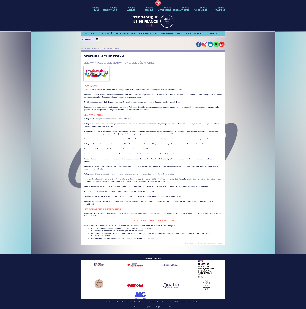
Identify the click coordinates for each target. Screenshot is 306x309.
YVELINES (131, 10)
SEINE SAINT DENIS (181, 10)
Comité (221, 8)
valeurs (130, 186)
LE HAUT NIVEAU (193, 33)
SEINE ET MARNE (110, 10)
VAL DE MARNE (200, 10)
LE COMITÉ (106, 33)
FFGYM (213, 33)
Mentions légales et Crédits (117, 302)
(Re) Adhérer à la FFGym (112, 48)
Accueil (83, 48)
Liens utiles (185, 302)
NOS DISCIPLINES (125, 33)
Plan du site (153, 307)
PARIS (96, 10)
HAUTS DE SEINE (164, 10)
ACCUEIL (89, 33)
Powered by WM (165, 307)
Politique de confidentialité (160, 302)
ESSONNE (149, 10)
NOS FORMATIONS (170, 33)
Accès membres (140, 307)
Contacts (196, 302)
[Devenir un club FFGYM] (96, 67)
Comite (167, 8)
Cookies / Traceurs (139, 302)
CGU (176, 302)
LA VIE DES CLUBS (148, 33)
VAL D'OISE (220, 10)
